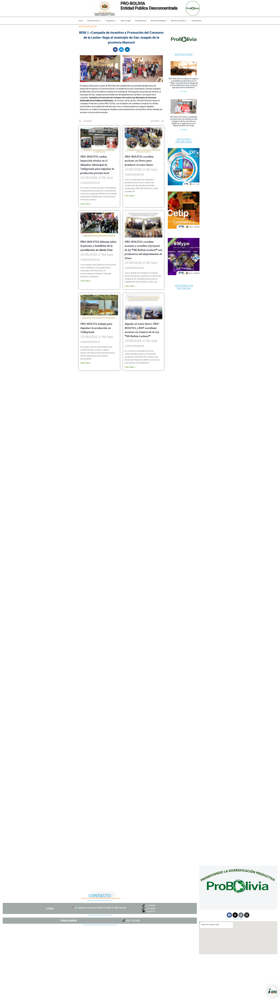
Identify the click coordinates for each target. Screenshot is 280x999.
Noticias (83, 27)
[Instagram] (246, 915)
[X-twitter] (235, 915)
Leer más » (85, 203)
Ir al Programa (184, 178)
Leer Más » (183, 91)
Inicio (81, 21)
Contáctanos (197, 21)
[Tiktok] (241, 915)
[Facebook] (229, 915)
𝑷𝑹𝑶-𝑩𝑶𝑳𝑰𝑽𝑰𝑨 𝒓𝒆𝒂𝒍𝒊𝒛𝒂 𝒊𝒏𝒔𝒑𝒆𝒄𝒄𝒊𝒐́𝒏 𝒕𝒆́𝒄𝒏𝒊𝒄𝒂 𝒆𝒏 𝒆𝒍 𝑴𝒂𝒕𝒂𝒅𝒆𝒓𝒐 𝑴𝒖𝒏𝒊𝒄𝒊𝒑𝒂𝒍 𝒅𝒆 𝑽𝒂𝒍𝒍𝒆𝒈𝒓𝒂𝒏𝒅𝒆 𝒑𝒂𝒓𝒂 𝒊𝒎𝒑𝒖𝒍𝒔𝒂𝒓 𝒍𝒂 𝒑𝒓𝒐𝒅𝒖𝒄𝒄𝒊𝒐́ (97, 165)
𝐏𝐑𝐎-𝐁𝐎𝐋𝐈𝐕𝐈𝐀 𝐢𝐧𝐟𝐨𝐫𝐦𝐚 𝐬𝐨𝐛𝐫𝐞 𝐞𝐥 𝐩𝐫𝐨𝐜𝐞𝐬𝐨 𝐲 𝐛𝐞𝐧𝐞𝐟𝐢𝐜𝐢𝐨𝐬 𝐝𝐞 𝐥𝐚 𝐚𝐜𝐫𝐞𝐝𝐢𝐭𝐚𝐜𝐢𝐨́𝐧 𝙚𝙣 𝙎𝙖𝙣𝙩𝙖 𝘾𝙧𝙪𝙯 (98, 246)
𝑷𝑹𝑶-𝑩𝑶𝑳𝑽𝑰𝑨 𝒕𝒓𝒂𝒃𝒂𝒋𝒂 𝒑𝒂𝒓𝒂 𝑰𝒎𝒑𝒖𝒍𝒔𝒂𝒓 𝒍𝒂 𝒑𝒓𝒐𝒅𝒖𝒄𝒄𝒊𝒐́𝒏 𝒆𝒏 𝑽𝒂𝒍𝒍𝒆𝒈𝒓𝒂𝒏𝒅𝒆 (96, 328)
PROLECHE (92, 27)
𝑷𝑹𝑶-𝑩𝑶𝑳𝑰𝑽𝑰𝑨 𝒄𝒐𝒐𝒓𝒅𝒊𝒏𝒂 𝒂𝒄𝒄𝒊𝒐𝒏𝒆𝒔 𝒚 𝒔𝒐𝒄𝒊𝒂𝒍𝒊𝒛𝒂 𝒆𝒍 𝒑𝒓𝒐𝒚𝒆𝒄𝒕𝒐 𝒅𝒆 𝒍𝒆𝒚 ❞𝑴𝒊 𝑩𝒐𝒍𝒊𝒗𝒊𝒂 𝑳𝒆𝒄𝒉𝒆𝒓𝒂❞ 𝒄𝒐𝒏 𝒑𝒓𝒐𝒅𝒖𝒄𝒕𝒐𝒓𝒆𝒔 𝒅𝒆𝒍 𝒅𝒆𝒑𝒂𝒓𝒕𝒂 (143, 250)
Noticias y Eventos (178, 21)
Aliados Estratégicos (159, 21)
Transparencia (140, 21)
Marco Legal (126, 21)
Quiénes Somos (93, 21)
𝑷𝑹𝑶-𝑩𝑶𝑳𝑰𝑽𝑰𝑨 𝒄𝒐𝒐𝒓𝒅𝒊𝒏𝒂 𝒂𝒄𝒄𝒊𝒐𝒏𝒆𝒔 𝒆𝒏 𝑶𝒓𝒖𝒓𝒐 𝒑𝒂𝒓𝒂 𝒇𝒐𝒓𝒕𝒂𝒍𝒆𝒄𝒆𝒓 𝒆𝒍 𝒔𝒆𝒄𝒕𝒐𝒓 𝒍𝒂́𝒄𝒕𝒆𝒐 (139, 160)
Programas (110, 21)
